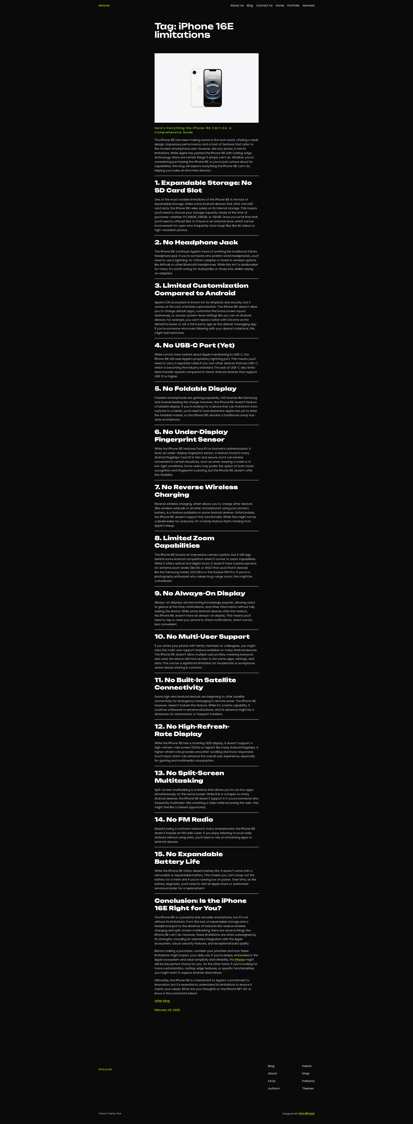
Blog (250, 5)
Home (280, 5)
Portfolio (293, 5)
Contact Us (264, 5)
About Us (237, 5)
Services (309, 5)
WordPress (307, 1113)
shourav (104, 5)
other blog (162, 1001)
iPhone (240, 960)
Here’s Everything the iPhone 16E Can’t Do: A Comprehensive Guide (193, 130)
